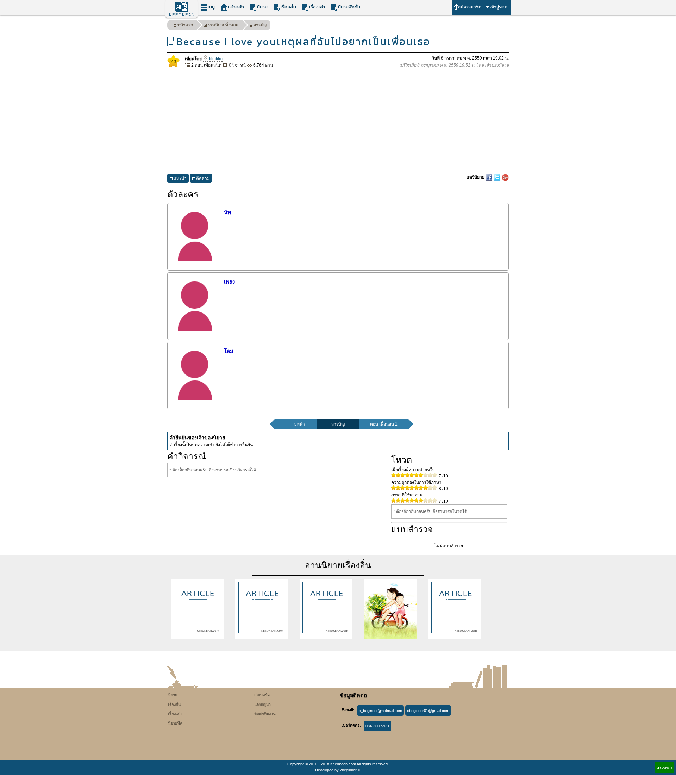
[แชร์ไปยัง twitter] (498, 177)
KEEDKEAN (182, 15)
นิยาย (262, 7)
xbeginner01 (350, 770)
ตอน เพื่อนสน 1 (384, 424)
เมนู (211, 7)
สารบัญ (260, 25)
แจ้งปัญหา (262, 704)
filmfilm (215, 58)
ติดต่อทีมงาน (265, 714)
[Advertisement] (338, 121)
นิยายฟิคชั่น (349, 7)
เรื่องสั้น (288, 7)
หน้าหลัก (236, 7)
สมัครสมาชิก (469, 7)
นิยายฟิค (175, 723)
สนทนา (664, 767)
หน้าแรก (185, 25)
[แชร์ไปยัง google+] (505, 177)
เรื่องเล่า (317, 7)
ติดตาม (203, 178)
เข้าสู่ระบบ (499, 7)
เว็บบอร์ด (262, 695)
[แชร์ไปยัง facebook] (490, 177)
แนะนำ (180, 178)
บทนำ (299, 424)
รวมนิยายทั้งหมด (223, 25)
